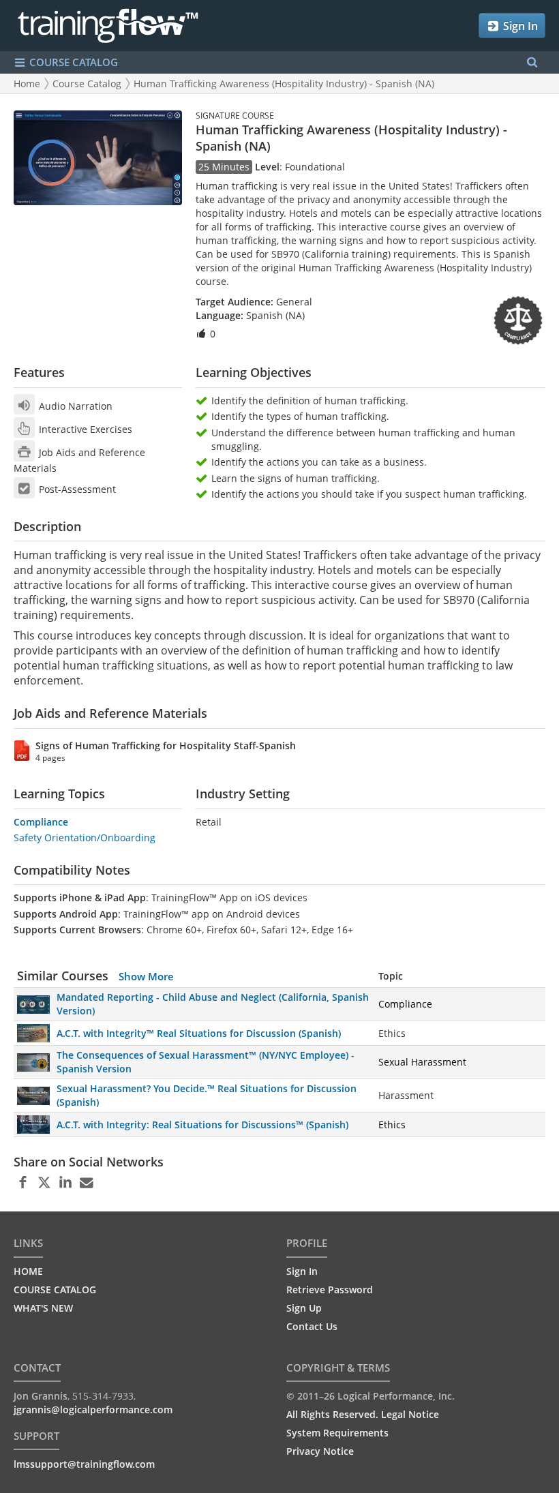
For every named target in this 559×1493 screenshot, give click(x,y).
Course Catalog (86, 83)
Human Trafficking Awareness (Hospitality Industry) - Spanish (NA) (284, 83)
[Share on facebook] (23, 1183)
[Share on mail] (86, 1183)
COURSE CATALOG (72, 62)
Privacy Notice (320, 1451)
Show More (146, 976)
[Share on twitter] (44, 1183)
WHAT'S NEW (43, 1307)
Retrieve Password (329, 1289)
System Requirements (337, 1432)
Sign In (519, 25)
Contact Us (311, 1326)
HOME (28, 1271)
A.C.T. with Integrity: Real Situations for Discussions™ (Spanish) (202, 1124)
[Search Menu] (532, 62)
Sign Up (304, 1307)
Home (27, 83)
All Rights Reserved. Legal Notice (362, 1414)
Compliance (41, 821)
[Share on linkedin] (65, 1183)
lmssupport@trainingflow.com (84, 1464)
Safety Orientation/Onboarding (84, 837)
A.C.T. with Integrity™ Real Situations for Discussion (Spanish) (199, 1033)
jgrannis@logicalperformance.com (93, 1409)
